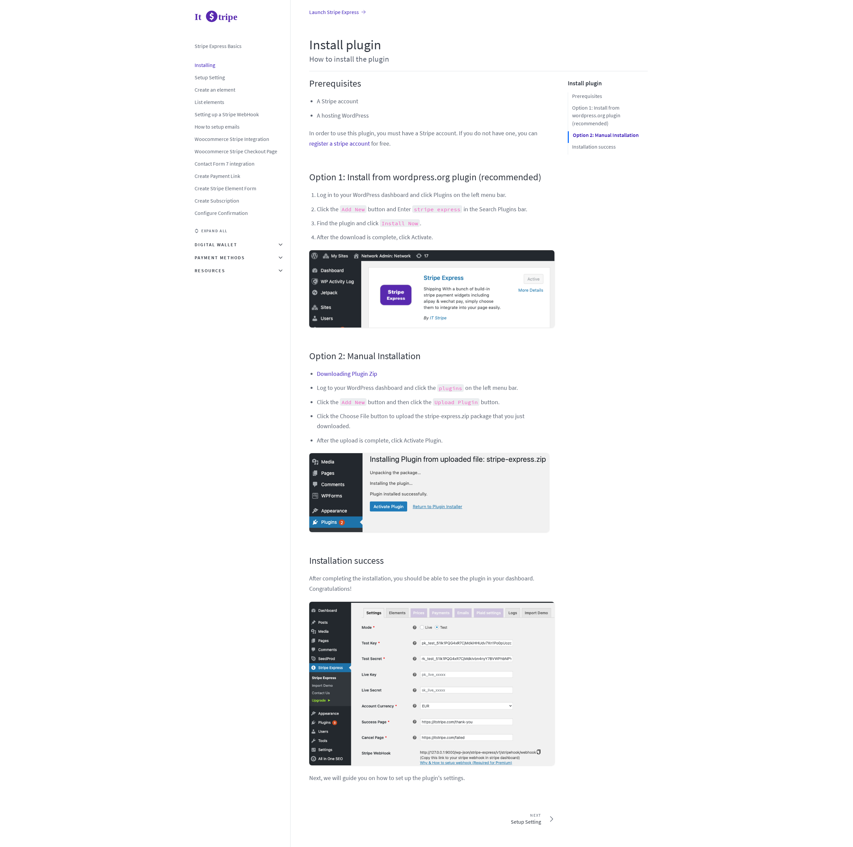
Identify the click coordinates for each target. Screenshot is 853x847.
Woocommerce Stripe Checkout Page (236, 151)
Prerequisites (335, 83)
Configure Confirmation (221, 213)
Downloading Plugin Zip (347, 374)
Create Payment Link (217, 176)
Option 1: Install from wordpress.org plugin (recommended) (425, 177)
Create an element (215, 89)
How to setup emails (217, 126)
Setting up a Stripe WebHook (227, 114)
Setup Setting (210, 77)
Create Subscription (217, 200)
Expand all (214, 230)
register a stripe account (339, 143)
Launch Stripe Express (334, 12)
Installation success (346, 560)
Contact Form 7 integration (225, 163)
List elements (209, 102)
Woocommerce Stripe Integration (232, 139)
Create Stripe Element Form (225, 188)
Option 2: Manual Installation (365, 356)
